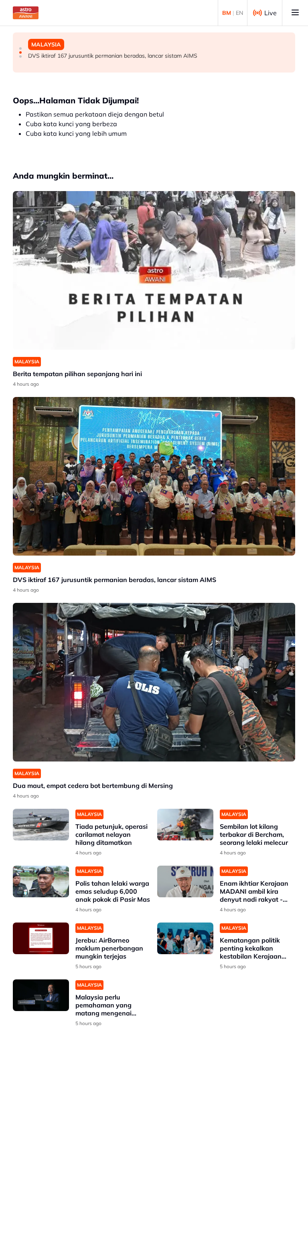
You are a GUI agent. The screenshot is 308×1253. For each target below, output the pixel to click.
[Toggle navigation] (295, 13)
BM (226, 12)
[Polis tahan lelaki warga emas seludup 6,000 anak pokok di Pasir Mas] (41, 881)
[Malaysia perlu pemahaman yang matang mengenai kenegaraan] (41, 995)
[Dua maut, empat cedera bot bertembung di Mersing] (154, 682)
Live (270, 13)
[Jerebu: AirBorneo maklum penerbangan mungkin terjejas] (41, 938)
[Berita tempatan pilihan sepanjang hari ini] (154, 270)
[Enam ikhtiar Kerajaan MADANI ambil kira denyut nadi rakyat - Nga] (185, 881)
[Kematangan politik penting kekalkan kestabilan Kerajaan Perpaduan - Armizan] (185, 938)
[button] (20, 48)
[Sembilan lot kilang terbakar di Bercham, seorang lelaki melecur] (185, 824)
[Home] (25, 13)
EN (239, 12)
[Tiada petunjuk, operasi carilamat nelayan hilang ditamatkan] (41, 824)
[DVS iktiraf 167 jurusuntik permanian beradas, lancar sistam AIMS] (154, 476)
